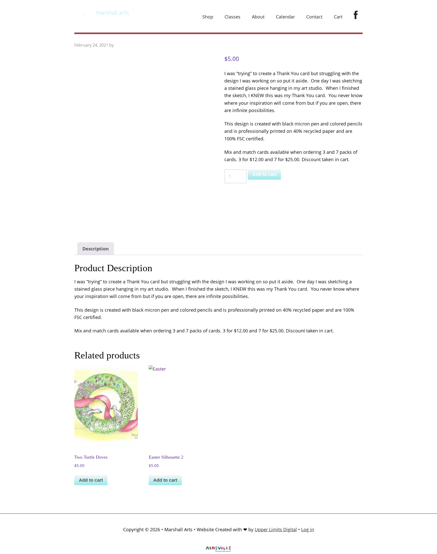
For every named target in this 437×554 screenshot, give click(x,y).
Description (95, 249)
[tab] (96, 249)
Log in (307, 529)
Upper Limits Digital (276, 529)
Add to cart (264, 174)
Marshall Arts (112, 12)
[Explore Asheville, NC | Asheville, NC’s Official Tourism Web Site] (218, 550)
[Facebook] (356, 15)
